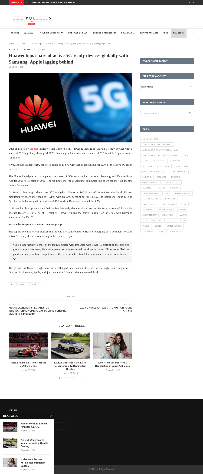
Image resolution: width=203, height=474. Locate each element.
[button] (26, 2)
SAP (144, 220)
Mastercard (169, 204)
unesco (145, 226)
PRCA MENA (147, 210)
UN (184, 220)
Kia (167, 193)
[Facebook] (189, 2)
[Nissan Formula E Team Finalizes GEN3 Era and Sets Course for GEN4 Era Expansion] (28, 346)
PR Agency (178, 33)
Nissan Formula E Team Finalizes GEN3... (34, 425)
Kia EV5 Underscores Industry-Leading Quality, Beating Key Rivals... (70, 365)
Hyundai (174, 188)
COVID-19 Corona (179, 172)
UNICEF (158, 226)
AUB (186, 155)
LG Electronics (149, 204)
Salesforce (167, 215)
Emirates (161, 177)
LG (182, 199)
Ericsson (175, 177)
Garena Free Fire (150, 182)
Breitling (147, 166)
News (165, 33)
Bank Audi (159, 161)
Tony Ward (172, 220)
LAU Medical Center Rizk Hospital (158, 199)
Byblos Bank (163, 166)
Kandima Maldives (151, 193)
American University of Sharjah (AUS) (160, 155)
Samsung (183, 215)
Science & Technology (105, 33)
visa (161, 231)
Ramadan (181, 210)
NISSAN (183, 204)
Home (11, 43)
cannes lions (181, 166)
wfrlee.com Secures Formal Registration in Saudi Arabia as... (66, 2)
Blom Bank (175, 161)
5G (12, 284)
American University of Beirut (157, 144)
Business (28, 33)
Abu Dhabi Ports (150, 139)
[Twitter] (193, 2)
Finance (15, 33)
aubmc (145, 161)
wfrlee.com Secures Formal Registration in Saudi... (33, 462)
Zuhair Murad (175, 231)
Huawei (34, 284)
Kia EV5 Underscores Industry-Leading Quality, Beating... (35, 443)
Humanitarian (128, 33)
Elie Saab (146, 177)
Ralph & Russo (165, 210)
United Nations (174, 226)
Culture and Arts (149, 33)
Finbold (34, 148)
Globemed (147, 188)
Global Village (172, 182)
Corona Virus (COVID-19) (153, 172)
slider (23, 43)
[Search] (192, 33)
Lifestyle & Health (78, 33)
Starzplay (156, 220)
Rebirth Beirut (149, 215)
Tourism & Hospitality (52, 33)
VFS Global (147, 231)
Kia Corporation (182, 193)
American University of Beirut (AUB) (160, 150)
